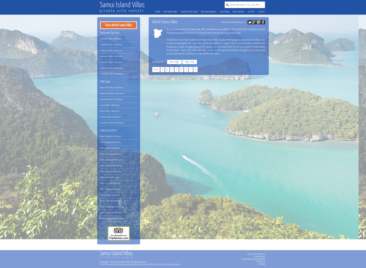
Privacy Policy (259, 257)
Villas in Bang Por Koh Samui (110, 136)
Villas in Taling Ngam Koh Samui (112, 207)
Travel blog (224, 11)
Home (157, 11)
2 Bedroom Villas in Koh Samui (111, 45)
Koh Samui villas (170, 11)
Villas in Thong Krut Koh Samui (111, 213)
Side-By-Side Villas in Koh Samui (112, 123)
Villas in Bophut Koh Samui (110, 148)
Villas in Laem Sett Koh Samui (111, 166)
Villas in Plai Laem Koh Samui (111, 201)
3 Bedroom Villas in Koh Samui (111, 51)
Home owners (238, 11)
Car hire (251, 11)
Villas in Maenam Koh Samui (110, 189)
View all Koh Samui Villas (118, 25)
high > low (189, 62)
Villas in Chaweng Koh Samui (110, 154)
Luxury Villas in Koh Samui (110, 105)
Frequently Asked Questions (253, 259)
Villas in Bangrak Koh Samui (110, 142)
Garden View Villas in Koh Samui (112, 93)
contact (261, 11)
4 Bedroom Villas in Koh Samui (111, 56)
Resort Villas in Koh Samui (109, 111)
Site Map (261, 264)
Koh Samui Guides (208, 11)
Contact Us (260, 261)
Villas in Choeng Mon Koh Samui (111, 160)
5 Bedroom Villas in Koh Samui (111, 62)
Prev (156, 69)
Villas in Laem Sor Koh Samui (110, 172)
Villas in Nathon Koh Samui (110, 195)
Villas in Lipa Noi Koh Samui (110, 183)
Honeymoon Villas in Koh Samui (111, 99)
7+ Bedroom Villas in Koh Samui (111, 74)
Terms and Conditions (256, 254)
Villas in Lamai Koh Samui (109, 177)
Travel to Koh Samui (189, 11)
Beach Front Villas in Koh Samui (111, 88)
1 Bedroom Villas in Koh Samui (111, 39)
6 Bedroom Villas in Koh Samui (111, 68)
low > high (174, 62)
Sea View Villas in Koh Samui (110, 117)
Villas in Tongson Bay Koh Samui (111, 218)
